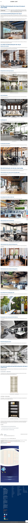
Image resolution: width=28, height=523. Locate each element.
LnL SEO (5, 434)
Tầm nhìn (18, 488)
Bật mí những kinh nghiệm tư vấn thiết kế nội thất (7, 429)
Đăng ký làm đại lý (19, 493)
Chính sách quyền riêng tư (19, 494)
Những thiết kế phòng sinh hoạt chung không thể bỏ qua (8, 426)
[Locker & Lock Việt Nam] (14, 1)
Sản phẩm (13, 488)
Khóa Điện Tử (13, 493)
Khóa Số (12, 494)
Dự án (12, 495)
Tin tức (23, 488)
